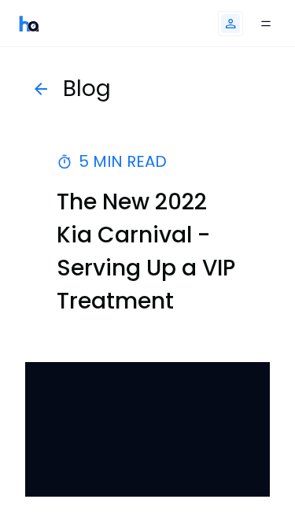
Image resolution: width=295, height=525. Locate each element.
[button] (230, 23)
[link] (29, 23)
